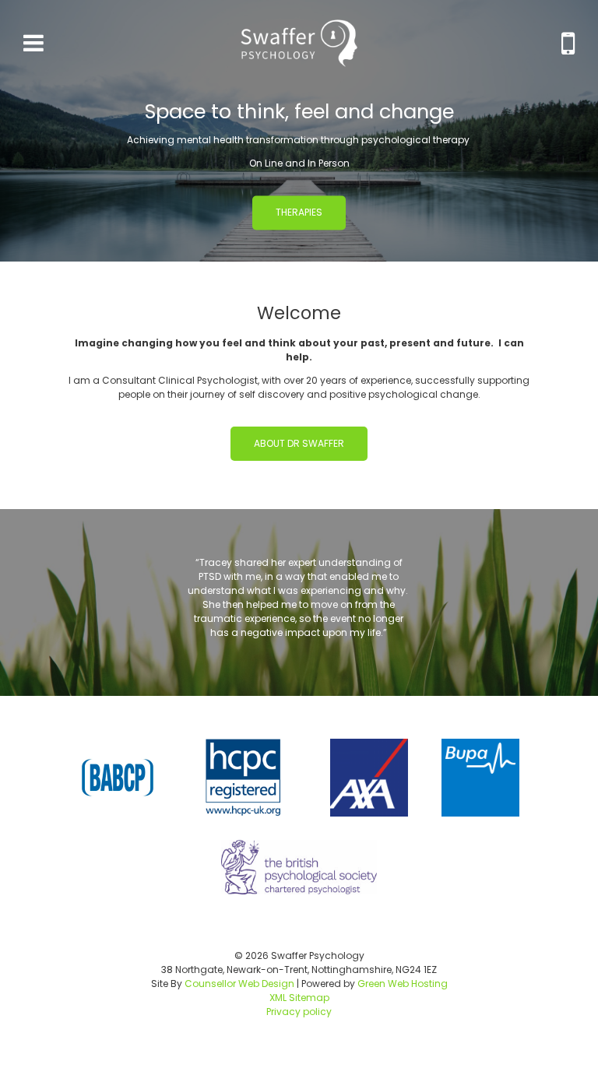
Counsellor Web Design (239, 983)
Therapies (299, 212)
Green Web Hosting (402, 983)
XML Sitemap (299, 997)
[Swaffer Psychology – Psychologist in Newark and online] (299, 43)
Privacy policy (299, 1011)
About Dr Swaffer (299, 443)
